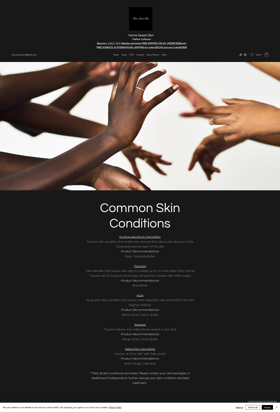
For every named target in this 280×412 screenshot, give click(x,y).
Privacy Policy (115, 407)
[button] (266, 55)
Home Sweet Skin (141, 35)
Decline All (253, 407)
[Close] (276, 407)
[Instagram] (245, 54)
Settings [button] (239, 407)
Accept (267, 407)
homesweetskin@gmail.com (24, 54)
